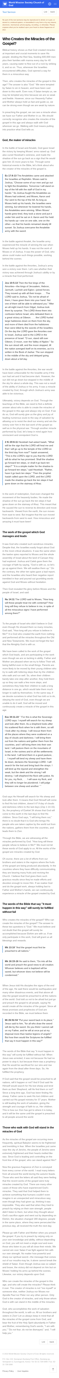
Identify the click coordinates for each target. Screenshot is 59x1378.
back (52, 12)
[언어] (49, 4)
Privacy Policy (8, 1371)
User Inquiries (23, 1371)
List (45, 12)
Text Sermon (9, 12)
